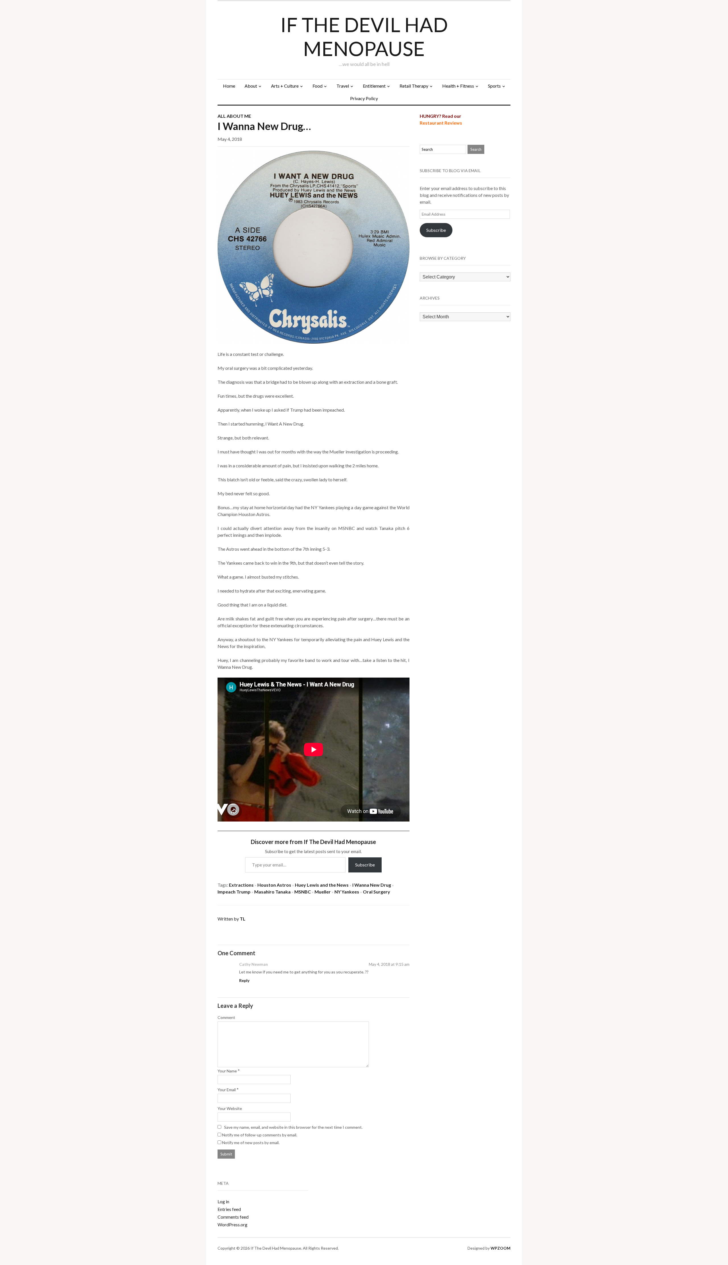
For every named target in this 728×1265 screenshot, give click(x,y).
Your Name (227, 1070)
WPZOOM (500, 1248)
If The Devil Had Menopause (364, 36)
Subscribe (365, 864)
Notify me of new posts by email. (251, 1142)
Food (317, 85)
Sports (494, 85)
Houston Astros (274, 885)
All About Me (234, 116)
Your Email (227, 1089)
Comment (226, 1017)
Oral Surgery (376, 891)
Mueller (323, 891)
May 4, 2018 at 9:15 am (389, 964)
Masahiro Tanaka (272, 891)
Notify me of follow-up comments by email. (259, 1134)
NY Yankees (346, 891)
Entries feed (229, 1209)
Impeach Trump (234, 891)
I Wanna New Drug (371, 885)
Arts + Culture (285, 85)
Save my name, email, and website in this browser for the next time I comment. (293, 1127)
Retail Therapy (414, 85)
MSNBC (302, 891)
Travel (342, 85)
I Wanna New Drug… (264, 126)
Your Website (230, 1108)
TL (242, 918)
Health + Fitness (458, 85)
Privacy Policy (364, 98)
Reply (244, 980)
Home (229, 85)
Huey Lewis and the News (322, 885)
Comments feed (233, 1216)
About (251, 85)
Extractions (241, 885)
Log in (223, 1201)
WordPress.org (232, 1224)
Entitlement (374, 85)
